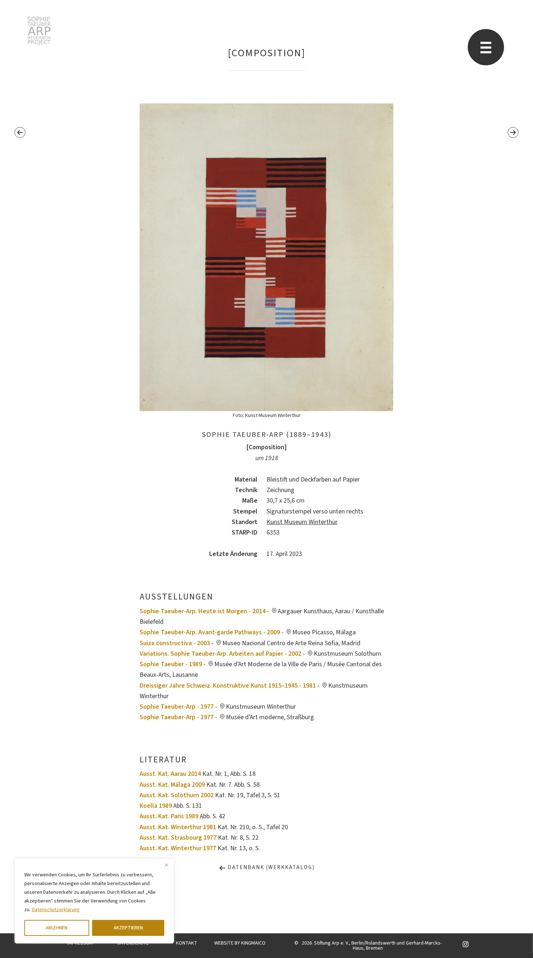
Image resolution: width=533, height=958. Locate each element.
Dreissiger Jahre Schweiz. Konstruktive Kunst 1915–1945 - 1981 (228, 685)
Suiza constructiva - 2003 (175, 643)
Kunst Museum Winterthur (302, 522)
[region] (94, 901)
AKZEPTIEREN (128, 928)
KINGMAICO (253, 943)
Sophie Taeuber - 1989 (171, 664)
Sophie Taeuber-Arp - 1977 (177, 706)
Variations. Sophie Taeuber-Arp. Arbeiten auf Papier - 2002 (220, 653)
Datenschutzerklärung (56, 909)
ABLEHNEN (56, 928)
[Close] (166, 864)
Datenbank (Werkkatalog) (270, 867)
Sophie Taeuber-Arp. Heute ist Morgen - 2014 (202, 611)
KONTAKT (186, 943)
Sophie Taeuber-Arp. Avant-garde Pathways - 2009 (210, 632)
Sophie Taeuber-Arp (39, 31)
